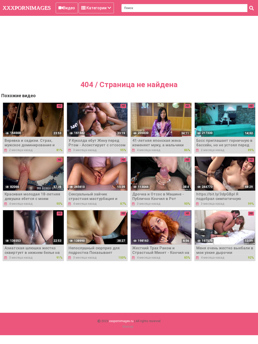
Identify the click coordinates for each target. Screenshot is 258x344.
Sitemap (127, 326)
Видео (69, 8)
